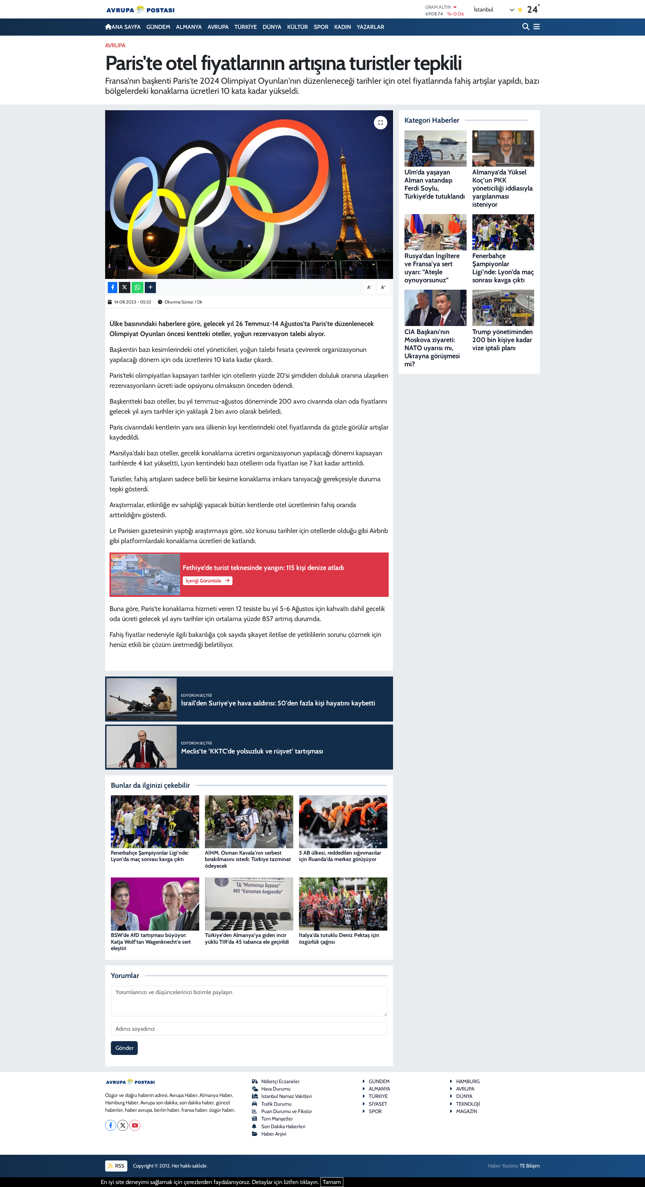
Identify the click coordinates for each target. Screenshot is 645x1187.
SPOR (321, 27)
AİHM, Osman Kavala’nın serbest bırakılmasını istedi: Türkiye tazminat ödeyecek (248, 859)
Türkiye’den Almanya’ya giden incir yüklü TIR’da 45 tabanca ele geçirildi (247, 938)
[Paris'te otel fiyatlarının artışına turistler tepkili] (249, 194)
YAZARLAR (370, 27)
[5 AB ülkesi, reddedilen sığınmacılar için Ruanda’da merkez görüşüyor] (343, 821)
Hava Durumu (276, 1089)
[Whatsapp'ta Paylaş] (137, 287)
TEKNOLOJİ (468, 1104)
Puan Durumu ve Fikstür (286, 1111)
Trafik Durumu (276, 1104)
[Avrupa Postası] (140, 9)
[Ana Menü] (535, 27)
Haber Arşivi (273, 1134)
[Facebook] (110, 1125)
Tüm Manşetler (277, 1119)
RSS (119, 1166)
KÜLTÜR (297, 27)
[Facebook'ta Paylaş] (112, 287)
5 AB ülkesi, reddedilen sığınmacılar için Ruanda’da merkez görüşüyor (340, 856)
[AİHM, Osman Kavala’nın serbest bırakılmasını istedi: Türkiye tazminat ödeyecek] (249, 821)
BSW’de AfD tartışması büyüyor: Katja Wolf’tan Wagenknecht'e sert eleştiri (151, 941)
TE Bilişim (530, 1166)
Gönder (124, 1048)
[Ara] (526, 27)
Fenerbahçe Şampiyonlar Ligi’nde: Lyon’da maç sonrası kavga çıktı (150, 856)
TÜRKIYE (378, 1096)
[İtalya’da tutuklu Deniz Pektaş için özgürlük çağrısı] (343, 903)
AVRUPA (218, 27)
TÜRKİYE (245, 27)
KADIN (342, 27)
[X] (122, 1125)
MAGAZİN (466, 1111)
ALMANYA (189, 27)
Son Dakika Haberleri (283, 1126)
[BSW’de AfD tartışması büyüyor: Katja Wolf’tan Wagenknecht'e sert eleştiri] (155, 903)
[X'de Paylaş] (124, 287)
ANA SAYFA (126, 27)
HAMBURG (468, 1081)
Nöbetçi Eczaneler (280, 1081)
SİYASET (378, 1104)
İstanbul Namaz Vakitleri (286, 1096)
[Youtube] (134, 1125)
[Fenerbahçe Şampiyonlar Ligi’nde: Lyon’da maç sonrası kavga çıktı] (155, 821)
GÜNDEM (158, 27)
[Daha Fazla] (150, 287)
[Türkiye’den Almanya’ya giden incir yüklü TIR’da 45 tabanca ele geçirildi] (249, 903)
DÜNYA (272, 27)
